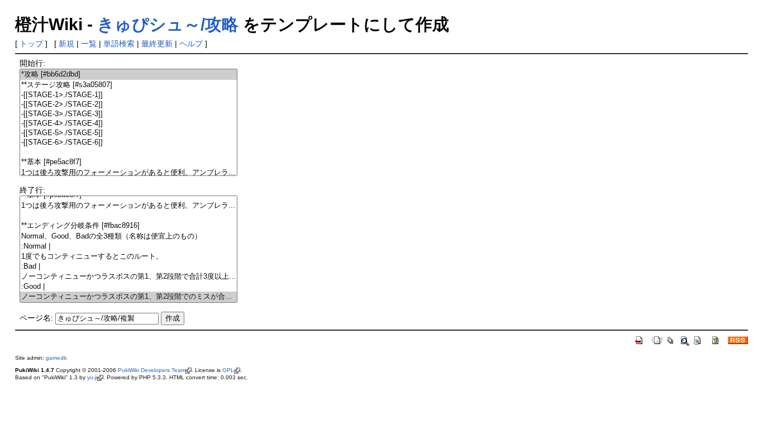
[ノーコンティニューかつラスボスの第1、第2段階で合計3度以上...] (128, 276)
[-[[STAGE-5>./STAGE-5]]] (128, 133)
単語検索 (119, 43)
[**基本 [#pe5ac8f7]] (128, 162)
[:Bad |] (128, 266)
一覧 (89, 43)
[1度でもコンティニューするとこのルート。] (128, 256)
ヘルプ (191, 43)
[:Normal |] (128, 246)
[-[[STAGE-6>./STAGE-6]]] (128, 142)
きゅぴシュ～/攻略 (168, 24)
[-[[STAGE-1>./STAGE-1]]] (128, 95)
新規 (66, 43)
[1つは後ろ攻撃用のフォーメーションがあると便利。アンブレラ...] (128, 173)
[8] (128, 152)
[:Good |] (128, 287)
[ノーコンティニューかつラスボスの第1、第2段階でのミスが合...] (128, 297)
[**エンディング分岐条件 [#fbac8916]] (128, 226)
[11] (128, 216)
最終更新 (157, 43)
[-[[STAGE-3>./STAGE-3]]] (128, 114)
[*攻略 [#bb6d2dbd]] (128, 74)
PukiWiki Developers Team (151, 370)
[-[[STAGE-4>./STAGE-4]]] (128, 123)
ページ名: (36, 317)
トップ (31, 43)
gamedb (56, 358)
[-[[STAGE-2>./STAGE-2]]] (128, 104)
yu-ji (92, 377)
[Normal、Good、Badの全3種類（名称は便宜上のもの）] (128, 236)
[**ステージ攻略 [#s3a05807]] (128, 85)
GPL (228, 370)
